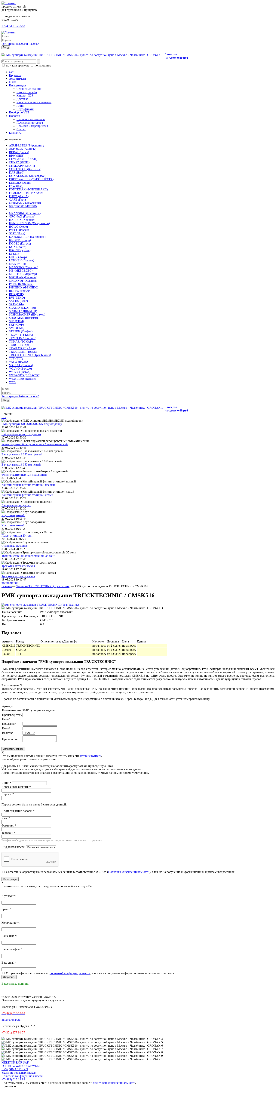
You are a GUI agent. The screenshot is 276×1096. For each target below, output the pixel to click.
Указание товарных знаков (19, 1072)
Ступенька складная (14, 545)
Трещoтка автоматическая (18, 566)
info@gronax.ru (11, 1019)
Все (4, 417)
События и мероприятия (32, 126)
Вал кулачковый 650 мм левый (21, 464)
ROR (19, 1062)
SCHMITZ (8, 1065)
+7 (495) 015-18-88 (13, 26)
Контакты (15, 132)
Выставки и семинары (31, 119)
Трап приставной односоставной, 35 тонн (28, 555)
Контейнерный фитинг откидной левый (27, 495)
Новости (14, 115)
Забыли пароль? (28, 43)
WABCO (21, 1065)
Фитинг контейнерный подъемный (24, 474)
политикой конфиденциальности (114, 1082)
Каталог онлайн (27, 92)
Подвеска (15, 75)
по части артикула (17, 65)
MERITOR (8, 1062)
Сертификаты (25, 109)
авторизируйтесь (90, 755)
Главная (7, 586)
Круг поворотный (13, 515)
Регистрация (10, 43)
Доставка (22, 98)
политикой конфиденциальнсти (70, 973)
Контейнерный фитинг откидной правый (28, 484)
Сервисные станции (29, 88)
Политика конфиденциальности (128, 871)
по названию (42, 65)
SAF (26, 1062)
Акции (21, 105)
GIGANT (15, 1069)
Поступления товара (30, 122)
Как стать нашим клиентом (34, 102)
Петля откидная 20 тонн (17, 535)
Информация (17, 85)
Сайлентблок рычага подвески (21, 434)
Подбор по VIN (19, 112)
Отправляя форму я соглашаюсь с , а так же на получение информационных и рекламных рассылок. (90, 973)
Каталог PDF (25, 95)
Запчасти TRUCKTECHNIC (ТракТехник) (43, 586)
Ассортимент (17, 78)
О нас (12, 82)
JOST (24, 1069)
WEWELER (35, 1065)
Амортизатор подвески (16, 505)
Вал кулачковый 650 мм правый (22, 454)
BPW (5, 1069)
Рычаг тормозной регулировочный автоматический (35, 444)
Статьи (21, 129)
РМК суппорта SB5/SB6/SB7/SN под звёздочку (32, 424)
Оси (11, 71)
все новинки (10, 582)
